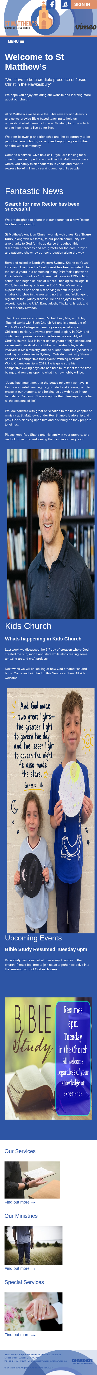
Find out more (17, 1202)
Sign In (82, 4)
